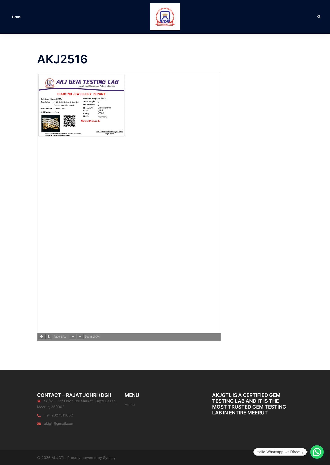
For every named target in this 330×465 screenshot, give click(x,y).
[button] (319, 17)
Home (16, 17)
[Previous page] (41, 336)
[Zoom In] (80, 336)
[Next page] (48, 336)
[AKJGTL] (165, 16)
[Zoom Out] (73, 336)
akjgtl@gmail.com (59, 423)
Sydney (109, 457)
